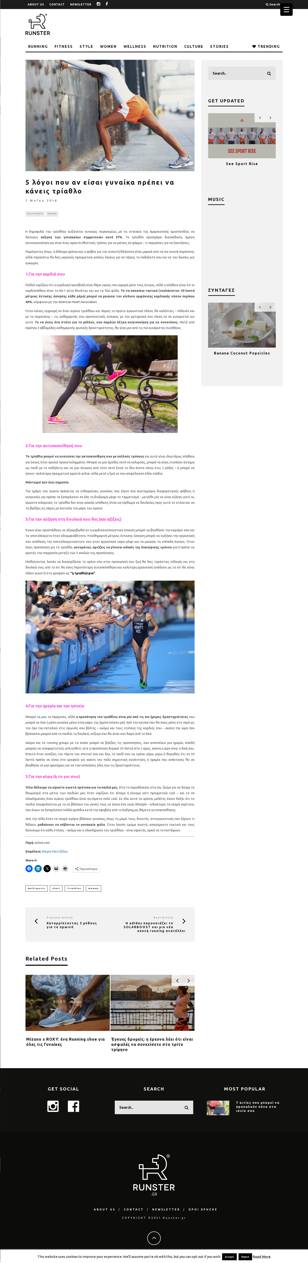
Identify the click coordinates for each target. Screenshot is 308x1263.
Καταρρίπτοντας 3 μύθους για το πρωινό (72, 925)
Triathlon (74, 888)
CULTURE (193, 46)
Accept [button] (229, 1256)
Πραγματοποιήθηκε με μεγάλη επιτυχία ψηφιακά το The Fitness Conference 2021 (242, 168)
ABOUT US (36, 4)
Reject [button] (245, 1256)
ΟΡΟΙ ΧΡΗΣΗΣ (203, 1209)
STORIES (219, 46)
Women (93, 888)
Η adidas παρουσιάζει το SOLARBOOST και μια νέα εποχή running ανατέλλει (155, 927)
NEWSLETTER (80, 4)
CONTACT (57, 4)
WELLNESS (135, 46)
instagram (101, 4)
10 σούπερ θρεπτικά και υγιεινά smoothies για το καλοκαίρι (242, 357)
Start (56, 888)
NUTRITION (165, 46)
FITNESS (64, 46)
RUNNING (38, 46)
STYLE (86, 46)
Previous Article (60, 917)
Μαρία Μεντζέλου (55, 851)
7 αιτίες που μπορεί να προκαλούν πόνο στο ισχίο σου (258, 1107)
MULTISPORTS (35, 214)
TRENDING (268, 46)
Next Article (163, 917)
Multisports (36, 888)
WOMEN (108, 46)
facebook (110, 4)
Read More (262, 1256)
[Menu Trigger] (286, 9)
